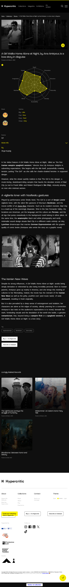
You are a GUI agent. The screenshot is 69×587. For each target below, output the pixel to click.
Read (19, 498)
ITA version (48, 6)
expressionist (7, 330)
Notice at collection (34, 585)
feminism (19, 330)
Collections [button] (22, 494)
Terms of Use (26, 573)
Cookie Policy (39, 573)
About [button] (3, 494)
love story (29, 330)
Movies (16, 16)
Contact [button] (37, 494)
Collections (22, 6)
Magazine (31, 6)
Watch (19, 500)
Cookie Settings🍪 (46, 573)
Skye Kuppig (6, 151)
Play (19, 503)
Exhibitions (40, 6)
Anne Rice (22, 206)
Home (2, 16)
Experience (21, 505)
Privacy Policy (32, 573)
